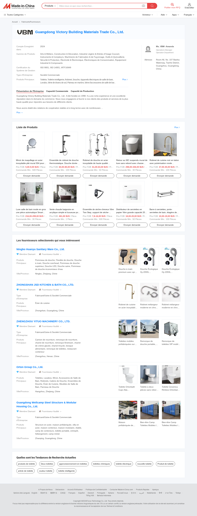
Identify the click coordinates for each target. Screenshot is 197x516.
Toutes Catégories (15, 15)
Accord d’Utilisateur (75, 489)
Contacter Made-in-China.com (121, 489)
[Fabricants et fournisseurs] (18, 6)
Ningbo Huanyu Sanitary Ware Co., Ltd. (40, 249)
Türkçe (178, 493)
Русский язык (122, 493)
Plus (124, 79)
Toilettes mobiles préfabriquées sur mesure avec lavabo (128, 344)
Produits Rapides (142, 489)
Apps (174, 15)
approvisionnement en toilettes (73, 464)
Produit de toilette (165, 464)
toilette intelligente (66, 471)
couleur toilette (45, 471)
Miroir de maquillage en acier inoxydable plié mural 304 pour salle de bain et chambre (30, 163)
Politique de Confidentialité (96, 489)
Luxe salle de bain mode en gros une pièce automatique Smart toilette (31, 212)
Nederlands (151, 493)
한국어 (133, 493)
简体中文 (43, 493)
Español (81, 493)
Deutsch (91, 493)
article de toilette (25, 471)
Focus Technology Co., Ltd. (97, 501)
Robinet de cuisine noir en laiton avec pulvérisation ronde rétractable (164, 163)
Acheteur (146, 15)
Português (101, 493)
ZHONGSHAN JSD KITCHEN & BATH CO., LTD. (45, 284)
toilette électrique (123, 464)
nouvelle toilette (144, 464)
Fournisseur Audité (52, 254)
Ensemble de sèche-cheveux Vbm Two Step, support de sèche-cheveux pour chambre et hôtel (98, 212)
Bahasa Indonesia (104, 495)
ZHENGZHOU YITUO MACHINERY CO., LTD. (43, 321)
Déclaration (60, 489)
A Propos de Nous (45, 489)
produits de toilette (26, 464)
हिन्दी (160, 493)
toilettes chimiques (101, 464)
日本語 (62, 493)
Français (72, 493)
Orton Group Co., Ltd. (29, 367)
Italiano (111, 493)
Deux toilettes (47, 464)
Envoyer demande (31, 176)
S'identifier (189, 7)
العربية (141, 493)
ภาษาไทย (168, 493)
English (34, 493)
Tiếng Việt (90, 495)
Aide (163, 15)
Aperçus (155, 489)
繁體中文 (53, 493)
